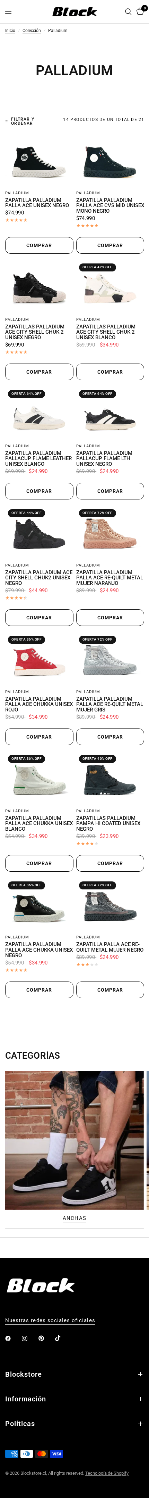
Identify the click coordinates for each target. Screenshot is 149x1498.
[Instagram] (29, 1338)
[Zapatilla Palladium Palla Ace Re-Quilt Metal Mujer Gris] (110, 659)
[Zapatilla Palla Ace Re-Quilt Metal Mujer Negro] (110, 904)
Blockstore (23, 1374)
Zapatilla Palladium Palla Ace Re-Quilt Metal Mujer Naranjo (109, 578)
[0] (139, 11)
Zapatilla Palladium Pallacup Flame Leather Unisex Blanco (38, 459)
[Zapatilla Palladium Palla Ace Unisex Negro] (39, 160)
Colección (32, 31)
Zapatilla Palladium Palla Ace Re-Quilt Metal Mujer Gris (109, 705)
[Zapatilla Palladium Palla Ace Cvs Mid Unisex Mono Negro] (110, 160)
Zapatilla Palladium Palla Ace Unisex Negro (37, 203)
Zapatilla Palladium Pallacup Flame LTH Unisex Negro (104, 459)
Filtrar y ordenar (22, 121)
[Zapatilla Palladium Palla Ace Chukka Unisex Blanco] (39, 778)
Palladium (17, 193)
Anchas (74, 1218)
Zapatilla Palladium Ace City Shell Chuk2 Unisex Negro (38, 578)
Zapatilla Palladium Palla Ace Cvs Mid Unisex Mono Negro (110, 206)
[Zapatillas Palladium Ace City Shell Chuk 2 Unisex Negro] (39, 286)
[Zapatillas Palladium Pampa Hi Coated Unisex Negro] (110, 778)
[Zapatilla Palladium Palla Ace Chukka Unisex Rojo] (39, 659)
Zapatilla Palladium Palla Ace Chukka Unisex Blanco (39, 824)
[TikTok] (62, 1338)
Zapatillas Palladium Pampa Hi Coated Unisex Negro (108, 824)
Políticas (20, 1423)
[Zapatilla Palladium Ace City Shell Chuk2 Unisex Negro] (39, 532)
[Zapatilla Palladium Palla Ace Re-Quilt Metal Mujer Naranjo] (110, 532)
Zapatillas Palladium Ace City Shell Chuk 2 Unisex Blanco (105, 332)
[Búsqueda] (128, 11)
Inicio (10, 31)
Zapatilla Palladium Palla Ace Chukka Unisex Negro (39, 950)
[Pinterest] (46, 1338)
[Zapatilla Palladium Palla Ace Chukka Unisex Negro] (39, 904)
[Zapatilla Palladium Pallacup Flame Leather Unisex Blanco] (39, 413)
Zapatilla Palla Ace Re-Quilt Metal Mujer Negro (109, 947)
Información (25, 1399)
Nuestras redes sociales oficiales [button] (50, 1321)
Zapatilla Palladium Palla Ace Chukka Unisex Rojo (39, 705)
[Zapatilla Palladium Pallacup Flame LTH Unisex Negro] (110, 413)
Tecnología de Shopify (107, 1473)
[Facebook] (12, 1338)
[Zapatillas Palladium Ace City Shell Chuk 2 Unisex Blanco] (110, 286)
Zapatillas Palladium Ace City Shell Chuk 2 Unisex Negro (34, 332)
